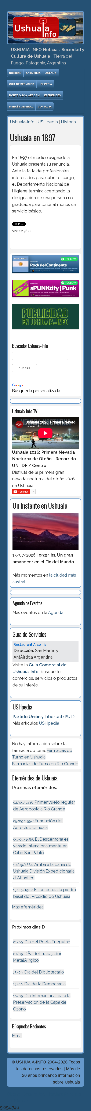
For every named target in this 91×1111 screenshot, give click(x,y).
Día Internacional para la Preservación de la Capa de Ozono (41, 1002)
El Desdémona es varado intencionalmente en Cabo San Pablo (41, 846)
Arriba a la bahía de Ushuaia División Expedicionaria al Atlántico (43, 871)
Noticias (15, 73)
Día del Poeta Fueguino (41, 941)
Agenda (51, 73)
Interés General (21, 106)
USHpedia (45, 84)
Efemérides (52, 95)
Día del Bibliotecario (38, 972)
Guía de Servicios (21, 84)
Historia (68, 121)
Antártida (33, 73)
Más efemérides (28, 906)
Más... (17, 1035)
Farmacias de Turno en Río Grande (45, 763)
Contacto (45, 106)
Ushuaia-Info (22, 121)
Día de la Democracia (39, 983)
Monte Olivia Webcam (24, 95)
